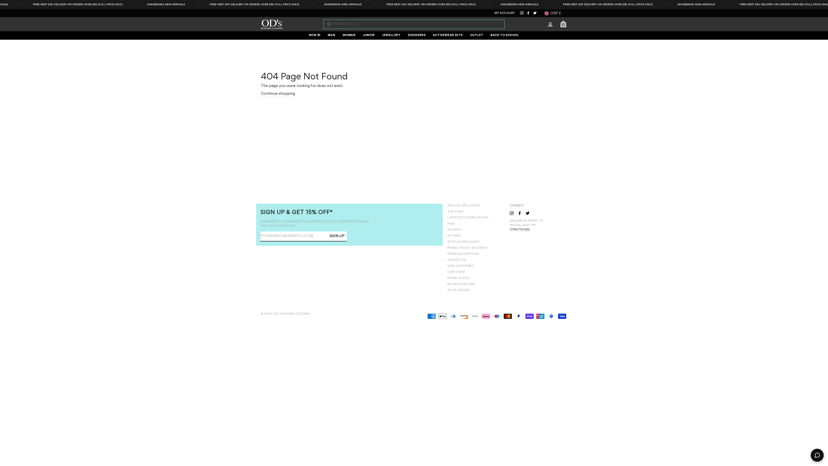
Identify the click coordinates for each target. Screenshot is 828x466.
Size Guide (455, 212)
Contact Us (456, 260)
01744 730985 (520, 229)
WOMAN (349, 35)
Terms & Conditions (463, 254)
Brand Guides (458, 278)
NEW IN (314, 35)
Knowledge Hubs (461, 284)
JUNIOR (369, 35)
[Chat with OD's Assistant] (817, 455)
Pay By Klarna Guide (463, 242)
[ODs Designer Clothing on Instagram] (512, 213)
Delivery (454, 230)
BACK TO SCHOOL (505, 35)
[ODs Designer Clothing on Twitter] (528, 213)
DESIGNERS (416, 35)
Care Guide (456, 272)
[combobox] (416, 24)
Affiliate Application (463, 206)
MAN (331, 35)
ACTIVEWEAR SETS (448, 35)
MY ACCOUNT (505, 13)
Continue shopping (278, 94)
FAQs (451, 224)
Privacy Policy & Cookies (467, 248)
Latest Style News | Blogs (467, 218)
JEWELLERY (391, 35)
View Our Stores (460, 266)
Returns (454, 236)
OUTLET (476, 35)
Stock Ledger (458, 290)
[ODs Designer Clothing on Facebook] (520, 213)
